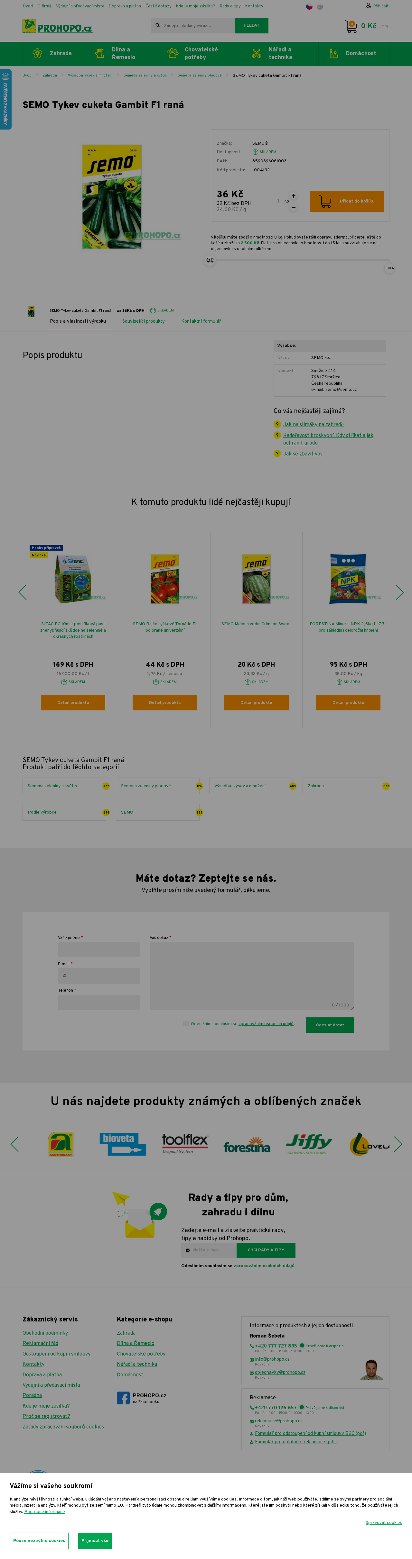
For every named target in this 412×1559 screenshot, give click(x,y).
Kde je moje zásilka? (195, 6)
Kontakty (254, 6)
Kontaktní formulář (201, 322)
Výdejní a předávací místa (80, 6)
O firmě (44, 6)
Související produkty (143, 322)
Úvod (28, 6)
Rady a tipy (230, 6)
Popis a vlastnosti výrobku (78, 322)
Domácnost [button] (361, 54)
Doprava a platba (125, 6)
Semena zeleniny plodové (200, 75)
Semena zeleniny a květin (145, 75)
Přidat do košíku (357, 201)
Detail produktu (73, 703)
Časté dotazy (158, 6)
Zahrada (49, 75)
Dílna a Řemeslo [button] (123, 53)
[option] (73, 630)
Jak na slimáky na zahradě (313, 425)
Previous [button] (22, 592)
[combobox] (193, 25)
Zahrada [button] (61, 54)
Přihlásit (381, 6)
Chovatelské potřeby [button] (201, 53)
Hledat (252, 25)
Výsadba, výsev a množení (90, 75)
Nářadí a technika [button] (280, 53)
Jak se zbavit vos (303, 454)
